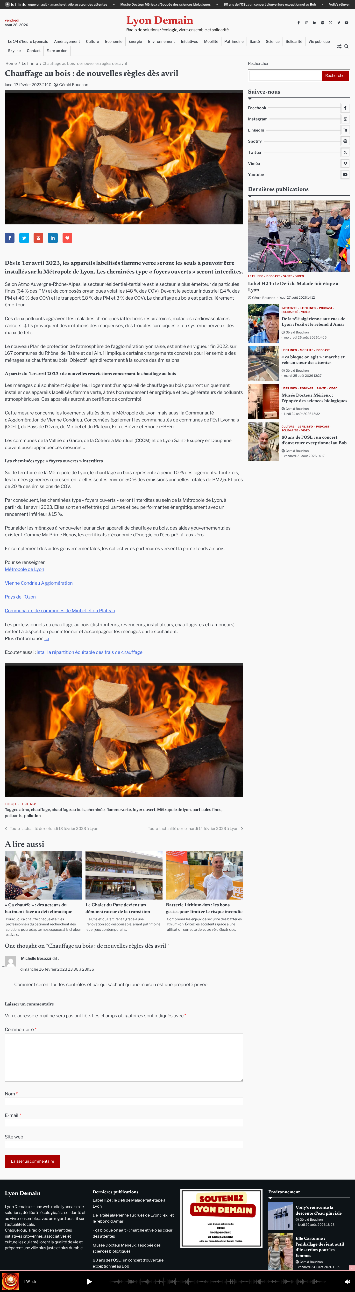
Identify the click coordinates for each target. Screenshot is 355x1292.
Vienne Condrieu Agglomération (39, 583)
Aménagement (67, 41)
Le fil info (28, 804)
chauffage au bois (68, 809)
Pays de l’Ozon (20, 597)
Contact (34, 50)
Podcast (273, 276)
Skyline (14, 50)
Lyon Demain (159, 21)
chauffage (40, 809)
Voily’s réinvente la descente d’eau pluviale (284, 4)
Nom (11, 1094)
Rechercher (258, 63)
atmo (24, 809)
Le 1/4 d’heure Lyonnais (28, 41)
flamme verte (118, 809)
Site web (14, 1137)
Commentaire (20, 1029)
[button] (89, 1281)
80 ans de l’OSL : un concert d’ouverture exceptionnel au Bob (193, 4)
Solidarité (294, 41)
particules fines (206, 809)
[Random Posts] (339, 46)
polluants (13, 815)
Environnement (161, 41)
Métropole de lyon (174, 809)
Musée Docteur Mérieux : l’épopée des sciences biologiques (88, 4)
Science (273, 41)
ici (46, 638)
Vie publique (319, 41)
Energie (135, 41)
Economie (113, 41)
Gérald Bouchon (73, 84)
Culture (92, 41)
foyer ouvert (144, 809)
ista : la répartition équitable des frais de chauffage (89, 652)
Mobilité (211, 41)
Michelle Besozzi (36, 958)
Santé (255, 41)
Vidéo (299, 276)
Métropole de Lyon (24, 569)
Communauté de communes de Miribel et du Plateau (60, 610)
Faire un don (57, 50)
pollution (32, 815)
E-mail (13, 1115)
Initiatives (189, 41)
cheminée (95, 809)
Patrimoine (234, 41)
